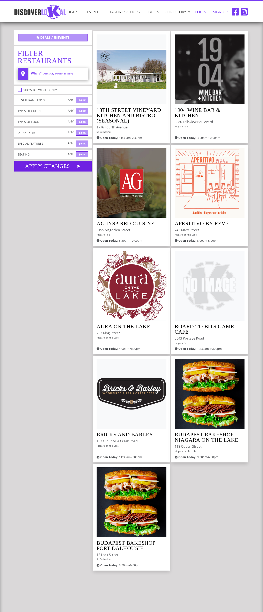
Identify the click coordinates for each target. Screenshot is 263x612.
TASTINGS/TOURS (124, 11)
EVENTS (93, 11)
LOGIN (200, 11)
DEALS (72, 11)
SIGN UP (220, 11)
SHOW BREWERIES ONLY (40, 90)
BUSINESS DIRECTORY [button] (167, 11)
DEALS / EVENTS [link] (54, 37)
